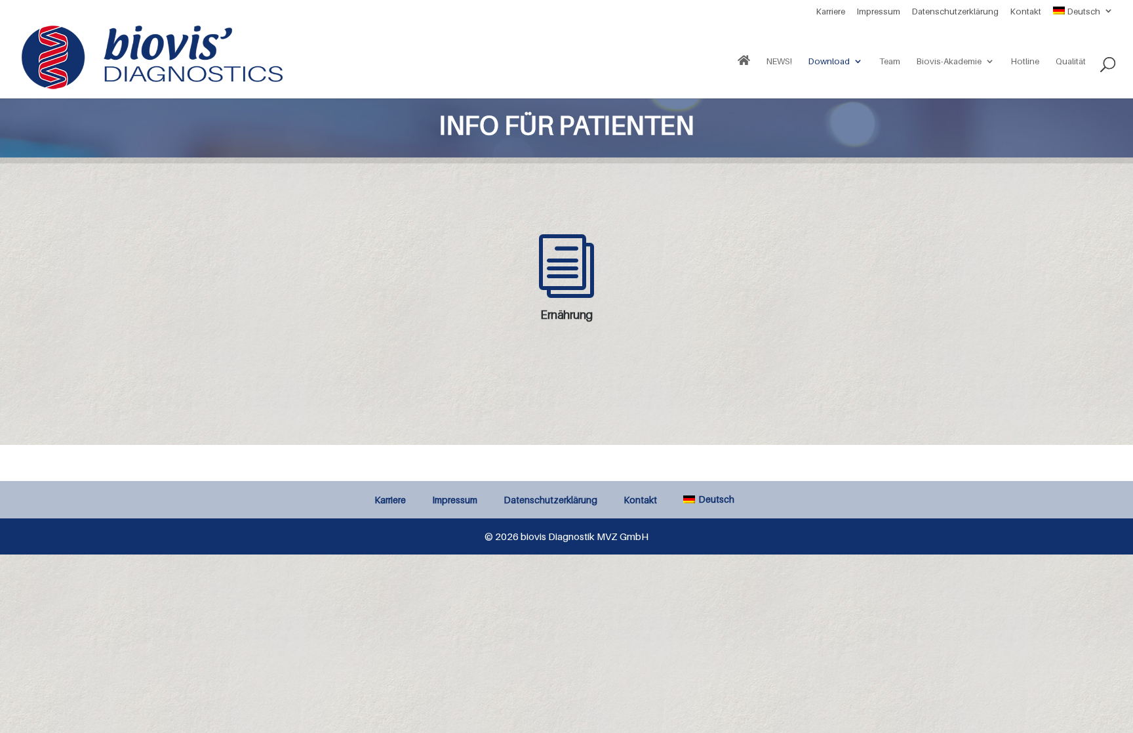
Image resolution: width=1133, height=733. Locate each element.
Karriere (830, 11)
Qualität (1071, 61)
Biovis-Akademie (949, 61)
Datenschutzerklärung (955, 11)
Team (889, 61)
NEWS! (779, 61)
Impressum (878, 11)
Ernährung (566, 315)
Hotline (1025, 61)
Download (829, 61)
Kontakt (1025, 11)
